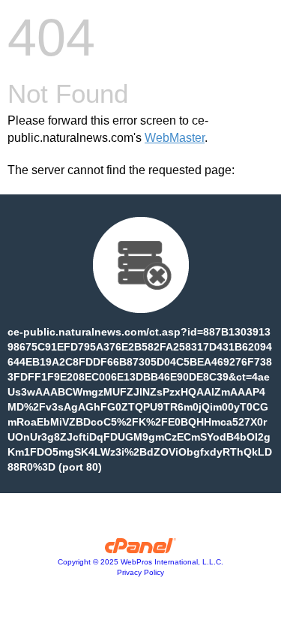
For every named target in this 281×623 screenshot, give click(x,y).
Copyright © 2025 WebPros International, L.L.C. (140, 562)
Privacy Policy (140, 572)
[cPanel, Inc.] (140, 549)
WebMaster (175, 137)
